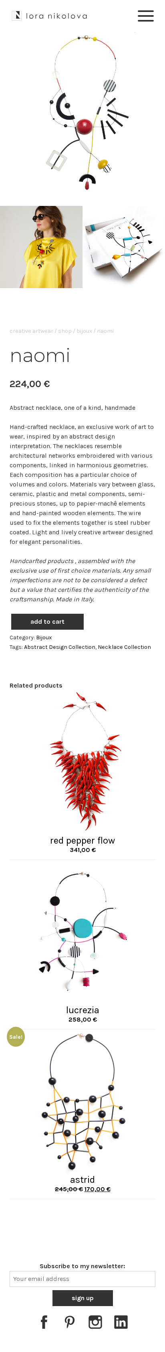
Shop (65, 331)
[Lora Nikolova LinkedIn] (121, 1323)
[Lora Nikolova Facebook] (44, 1323)
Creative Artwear (31, 331)
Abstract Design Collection (59, 647)
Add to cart (47, 621)
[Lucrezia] (82, 932)
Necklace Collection (124, 647)
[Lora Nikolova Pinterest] (69, 1323)
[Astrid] (82, 1101)
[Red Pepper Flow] (82, 762)
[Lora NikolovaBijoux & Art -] (50, 14)
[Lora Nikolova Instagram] (95, 1323)
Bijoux (84, 331)
